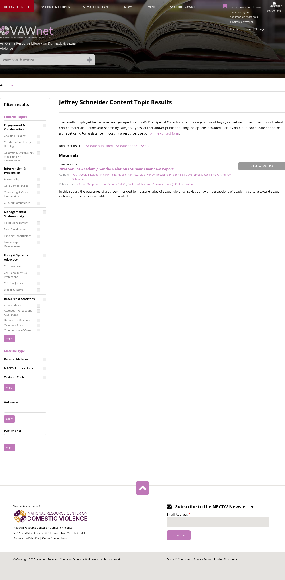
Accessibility (11, 179)
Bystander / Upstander (18, 320)
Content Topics (57, 7)
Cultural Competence (17, 203)
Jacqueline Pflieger (167, 174)
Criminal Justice (13, 283)
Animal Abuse (12, 305)
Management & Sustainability (15, 214)
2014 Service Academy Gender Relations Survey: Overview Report (116, 169)
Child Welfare (12, 266)
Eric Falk (216, 174)
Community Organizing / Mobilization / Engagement (19, 157)
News (128, 7)
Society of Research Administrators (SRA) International (161, 184)
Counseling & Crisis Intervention (16, 194)
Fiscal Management (16, 223)
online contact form (164, 133)
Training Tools (14, 377)
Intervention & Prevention (15, 170)
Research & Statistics (19, 299)
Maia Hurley (147, 174)
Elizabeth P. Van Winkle (102, 174)
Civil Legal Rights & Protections (15, 275)
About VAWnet (185, 7)
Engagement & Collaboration (14, 127)
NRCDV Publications (18, 368)
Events (152, 7)
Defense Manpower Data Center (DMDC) (100, 184)
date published (101, 146)
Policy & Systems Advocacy (16, 257)
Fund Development (15, 229)
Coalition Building (15, 136)
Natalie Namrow (128, 174)
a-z (147, 146)
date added (128, 146)
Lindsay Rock (202, 174)
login (262, 29)
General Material (16, 359)
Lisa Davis (186, 174)
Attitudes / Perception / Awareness (18, 313)
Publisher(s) (12, 431)
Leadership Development (12, 244)
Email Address (177, 514)
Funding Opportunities (17, 236)
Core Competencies (16, 186)
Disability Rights (14, 290)
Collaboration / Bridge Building (17, 144)
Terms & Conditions (179, 559)
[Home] (26, 37)
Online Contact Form (54, 538)
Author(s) (11, 402)
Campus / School (14, 325)
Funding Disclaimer (225, 559)
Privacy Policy (202, 559)
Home (8, 85)
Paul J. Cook (79, 174)
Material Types (98, 7)
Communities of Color (17, 330)
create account (242, 29)
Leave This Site (18, 7)
